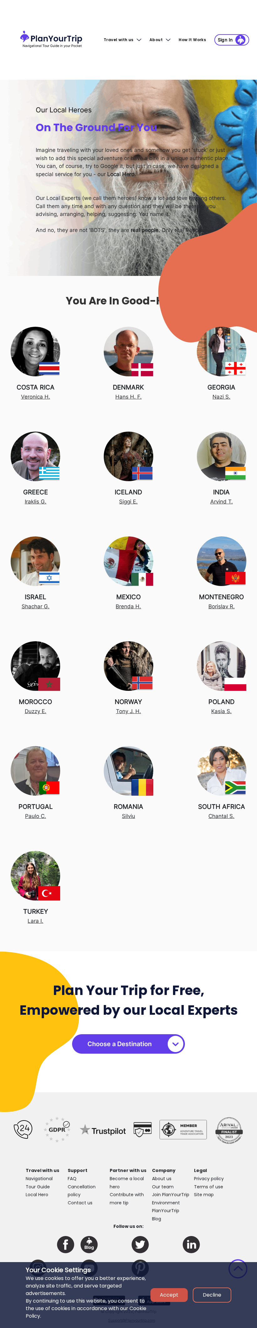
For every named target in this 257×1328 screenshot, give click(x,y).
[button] (194, 39)
